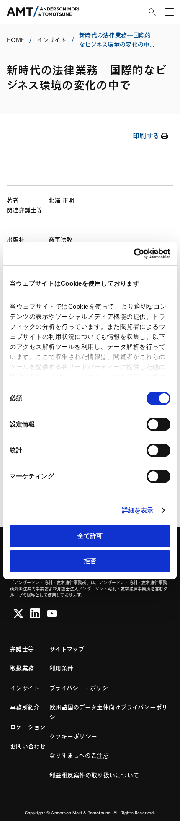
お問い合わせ (28, 746)
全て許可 (90, 535)
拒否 (90, 560)
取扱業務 (22, 668)
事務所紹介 (25, 707)
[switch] (158, 424)
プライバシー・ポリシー (81, 688)
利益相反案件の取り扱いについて (94, 775)
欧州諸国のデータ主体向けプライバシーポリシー (108, 712)
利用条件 (61, 668)
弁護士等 (22, 649)
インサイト (51, 40)
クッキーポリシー (73, 736)
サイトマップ (67, 649)
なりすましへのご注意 (79, 755)
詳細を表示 (138, 510)
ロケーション (28, 727)
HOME (15, 40)
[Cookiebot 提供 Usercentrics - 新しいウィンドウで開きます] (133, 253)
